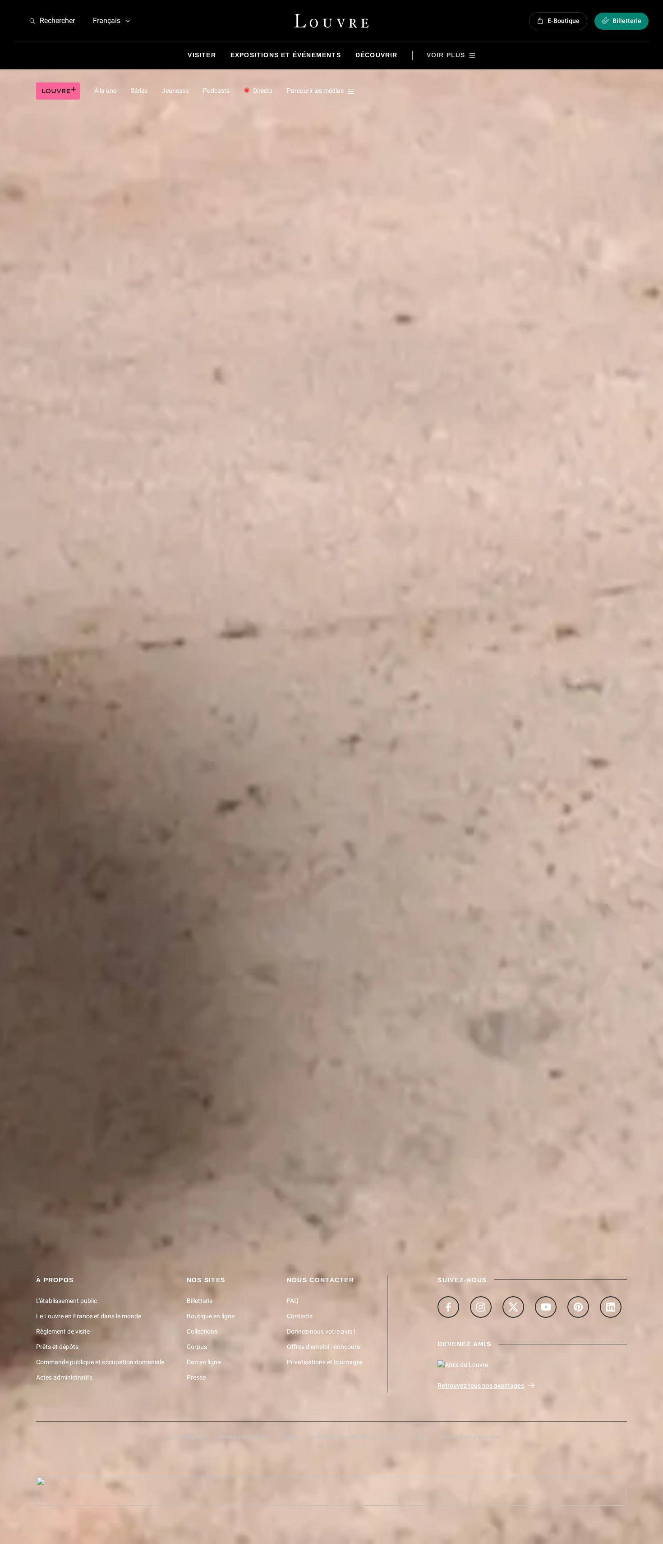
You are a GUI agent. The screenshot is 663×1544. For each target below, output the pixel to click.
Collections (202, 1331)
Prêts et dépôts (57, 1346)
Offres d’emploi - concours (323, 1346)
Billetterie (199, 1300)
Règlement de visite (63, 1331)
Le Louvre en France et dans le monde (88, 1316)
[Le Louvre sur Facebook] (448, 1307)
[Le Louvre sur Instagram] (481, 1307)
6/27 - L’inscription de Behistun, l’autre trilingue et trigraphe (140, 232)
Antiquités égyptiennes (68, 675)
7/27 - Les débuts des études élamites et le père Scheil (133, 270)
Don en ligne (204, 1362)
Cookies (289, 1437)
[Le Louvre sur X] (513, 1307)
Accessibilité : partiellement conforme (355, 1437)
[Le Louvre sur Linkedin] (611, 1307)
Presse (196, 1377)
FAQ (293, 1300)
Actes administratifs (64, 1377)
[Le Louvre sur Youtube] (546, 1307)
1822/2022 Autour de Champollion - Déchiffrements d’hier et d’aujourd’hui (149, 542)
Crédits (419, 1437)
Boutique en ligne (211, 1316)
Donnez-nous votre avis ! (321, 1331)
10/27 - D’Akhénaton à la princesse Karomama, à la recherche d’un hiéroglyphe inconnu (179, 383)
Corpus (197, 1346)
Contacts (300, 1316)
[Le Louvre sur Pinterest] (578, 1307)
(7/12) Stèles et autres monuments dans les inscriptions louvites (140, 1149)
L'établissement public (66, 1300)
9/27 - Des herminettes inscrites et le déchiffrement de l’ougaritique (152, 346)
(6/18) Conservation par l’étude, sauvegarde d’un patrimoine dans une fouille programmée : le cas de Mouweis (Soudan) (231, 1107)
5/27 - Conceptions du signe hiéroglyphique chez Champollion (143, 194)
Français (106, 20)
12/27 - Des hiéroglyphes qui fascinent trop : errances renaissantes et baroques (168, 459)
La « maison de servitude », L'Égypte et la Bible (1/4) (120, 1021)
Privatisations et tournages (325, 1362)
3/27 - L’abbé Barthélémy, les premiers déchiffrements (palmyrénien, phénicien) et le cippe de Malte (198, 119)
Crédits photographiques (469, 1437)
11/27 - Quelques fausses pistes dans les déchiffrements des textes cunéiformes (170, 421)
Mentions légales (183, 1437)
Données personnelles (241, 1437)
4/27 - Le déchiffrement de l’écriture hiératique (122, 156)
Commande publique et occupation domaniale (100, 1362)
